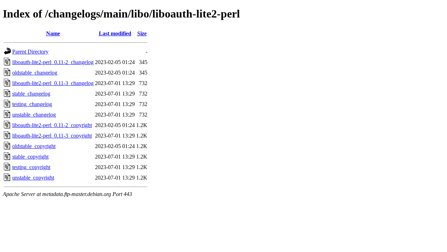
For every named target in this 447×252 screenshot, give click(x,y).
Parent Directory (30, 52)
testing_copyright (31, 167)
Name (53, 33)
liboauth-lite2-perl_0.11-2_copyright (52, 125)
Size (142, 33)
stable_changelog (31, 94)
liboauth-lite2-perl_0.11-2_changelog (53, 62)
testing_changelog (32, 104)
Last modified (115, 33)
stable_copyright (30, 157)
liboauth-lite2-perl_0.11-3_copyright (52, 136)
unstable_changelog (34, 115)
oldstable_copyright (34, 146)
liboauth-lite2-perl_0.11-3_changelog (53, 83)
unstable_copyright (33, 178)
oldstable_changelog (34, 73)
